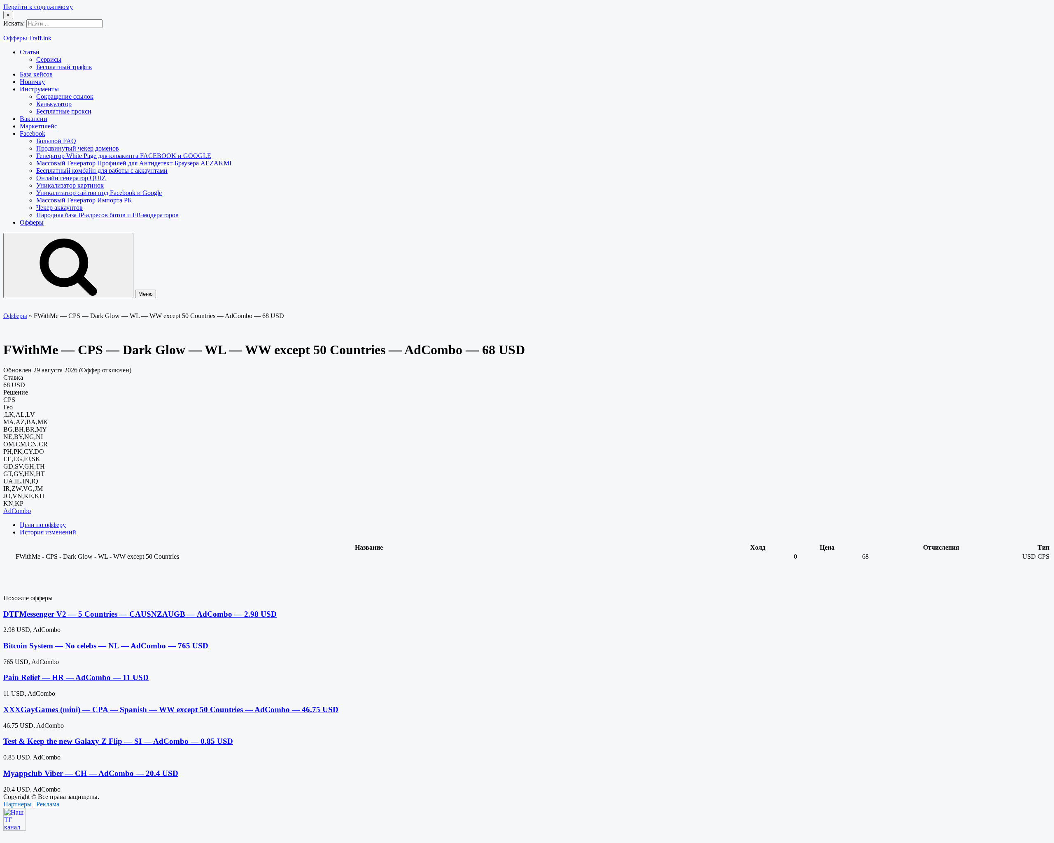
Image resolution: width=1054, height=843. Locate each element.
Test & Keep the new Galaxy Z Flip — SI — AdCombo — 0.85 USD (118, 741)
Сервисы (48, 59)
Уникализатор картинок (70, 185)
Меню (145, 294)
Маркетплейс (38, 126)
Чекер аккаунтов (59, 207)
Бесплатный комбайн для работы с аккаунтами (102, 170)
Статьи (30, 52)
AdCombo (17, 510)
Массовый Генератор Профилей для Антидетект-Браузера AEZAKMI (133, 163)
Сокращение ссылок (64, 96)
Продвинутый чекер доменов (77, 148)
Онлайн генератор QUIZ (71, 177)
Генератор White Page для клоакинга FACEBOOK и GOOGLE (123, 155)
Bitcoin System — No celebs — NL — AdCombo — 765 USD (105, 645)
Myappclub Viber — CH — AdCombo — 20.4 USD (90, 773)
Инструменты (39, 89)
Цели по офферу (43, 524)
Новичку (32, 81)
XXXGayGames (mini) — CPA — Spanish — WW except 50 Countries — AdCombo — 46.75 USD (170, 709)
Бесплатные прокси (63, 111)
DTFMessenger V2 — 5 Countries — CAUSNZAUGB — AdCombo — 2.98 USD (140, 614)
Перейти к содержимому (38, 6)
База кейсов (36, 74)
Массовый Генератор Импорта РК (84, 200)
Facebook (32, 133)
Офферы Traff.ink (27, 38)
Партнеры (17, 804)
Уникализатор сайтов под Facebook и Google (99, 192)
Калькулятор (54, 103)
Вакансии (33, 118)
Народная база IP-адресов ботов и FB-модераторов (107, 214)
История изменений (48, 532)
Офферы (32, 222)
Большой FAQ (56, 140)
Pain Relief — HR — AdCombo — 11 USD (76, 677)
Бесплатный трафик (64, 66)
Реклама (47, 804)
